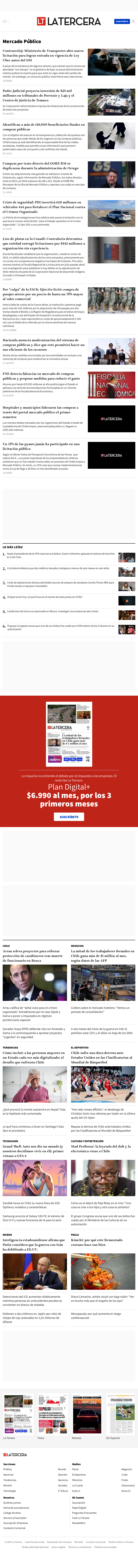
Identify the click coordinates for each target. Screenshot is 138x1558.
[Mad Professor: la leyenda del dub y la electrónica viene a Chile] (103, 1178)
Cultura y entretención (87, 1141)
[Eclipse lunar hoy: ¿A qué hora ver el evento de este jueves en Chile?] (126, 600)
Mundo (7, 1235)
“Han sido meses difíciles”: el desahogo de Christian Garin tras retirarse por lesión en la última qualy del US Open (103, 1113)
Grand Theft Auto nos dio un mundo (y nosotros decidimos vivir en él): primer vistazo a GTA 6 (33, 1151)
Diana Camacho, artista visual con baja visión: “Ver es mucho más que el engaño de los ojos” (102, 1299)
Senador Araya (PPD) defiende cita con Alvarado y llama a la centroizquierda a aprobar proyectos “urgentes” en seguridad (34, 1033)
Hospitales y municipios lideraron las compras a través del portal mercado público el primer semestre (40, 412)
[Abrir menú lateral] (6, 21)
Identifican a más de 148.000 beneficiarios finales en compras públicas (44, 127)
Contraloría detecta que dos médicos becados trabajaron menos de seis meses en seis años (58, 568)
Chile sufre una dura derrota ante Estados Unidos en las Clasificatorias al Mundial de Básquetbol (101, 1057)
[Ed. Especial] (121, 1434)
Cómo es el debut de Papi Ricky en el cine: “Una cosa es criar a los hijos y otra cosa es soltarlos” (101, 1205)
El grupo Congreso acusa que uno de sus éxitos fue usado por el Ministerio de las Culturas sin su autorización (60, 627)
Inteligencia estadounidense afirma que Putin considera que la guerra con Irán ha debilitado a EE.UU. (34, 1245)
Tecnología (10, 1141)
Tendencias (10, 1047)
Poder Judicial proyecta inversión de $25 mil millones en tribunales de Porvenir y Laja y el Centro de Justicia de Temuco (38, 95)
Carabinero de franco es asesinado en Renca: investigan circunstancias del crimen (52, 611)
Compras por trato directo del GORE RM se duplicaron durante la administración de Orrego (41, 166)
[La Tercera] (18, 1434)
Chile (6, 946)
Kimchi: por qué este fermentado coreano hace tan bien (97, 1243)
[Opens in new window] (87, 1434)
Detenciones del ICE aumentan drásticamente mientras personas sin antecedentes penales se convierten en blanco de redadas (32, 1301)
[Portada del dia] (69, 765)
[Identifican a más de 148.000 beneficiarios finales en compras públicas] (111, 135)
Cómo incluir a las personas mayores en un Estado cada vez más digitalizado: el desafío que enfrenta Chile (34, 1057)
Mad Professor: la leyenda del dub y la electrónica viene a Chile (101, 1149)
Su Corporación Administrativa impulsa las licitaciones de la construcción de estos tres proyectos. (43, 107)
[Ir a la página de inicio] (69, 21)
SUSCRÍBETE (69, 817)
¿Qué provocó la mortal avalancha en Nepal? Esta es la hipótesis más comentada (34, 1111)
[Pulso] (53, 1434)
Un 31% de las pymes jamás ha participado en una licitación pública (41, 447)
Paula (75, 1235)
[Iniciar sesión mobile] (133, 21)
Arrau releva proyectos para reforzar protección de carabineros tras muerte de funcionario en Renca (33, 956)
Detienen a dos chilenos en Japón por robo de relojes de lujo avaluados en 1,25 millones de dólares (32, 1318)
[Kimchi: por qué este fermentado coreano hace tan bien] (103, 1271)
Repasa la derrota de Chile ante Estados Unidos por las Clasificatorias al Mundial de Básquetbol (101, 1128)
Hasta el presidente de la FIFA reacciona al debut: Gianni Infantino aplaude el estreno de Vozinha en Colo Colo (60, 555)
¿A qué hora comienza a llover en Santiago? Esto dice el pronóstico (33, 1128)
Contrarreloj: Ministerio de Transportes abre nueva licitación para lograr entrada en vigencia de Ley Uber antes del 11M (43, 55)
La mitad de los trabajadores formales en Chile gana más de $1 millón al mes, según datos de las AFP (102, 956)
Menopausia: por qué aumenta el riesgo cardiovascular (96, 1316)
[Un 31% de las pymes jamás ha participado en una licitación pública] (111, 455)
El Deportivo (80, 1047)
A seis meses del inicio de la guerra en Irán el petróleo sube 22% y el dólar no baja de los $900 (101, 1031)
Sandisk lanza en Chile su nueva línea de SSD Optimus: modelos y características (31, 1205)
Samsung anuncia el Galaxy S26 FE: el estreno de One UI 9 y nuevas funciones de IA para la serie (33, 1218)
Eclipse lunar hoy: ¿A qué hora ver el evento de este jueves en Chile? (44, 597)
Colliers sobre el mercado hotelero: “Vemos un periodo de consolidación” (100, 1010)
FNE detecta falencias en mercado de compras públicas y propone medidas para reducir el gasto (41, 376)
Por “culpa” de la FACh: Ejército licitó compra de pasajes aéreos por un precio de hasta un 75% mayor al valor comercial (43, 294)
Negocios (77, 946)
